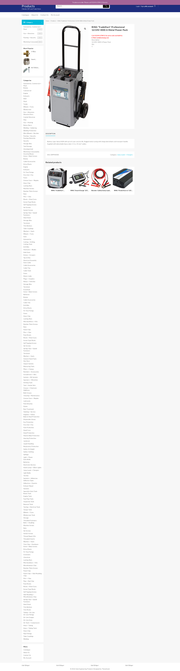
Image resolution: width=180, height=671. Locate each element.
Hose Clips (27, 183)
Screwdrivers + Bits (29, 374)
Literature (26, 557)
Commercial (27, 90)
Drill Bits (26, 247)
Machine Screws (28, 188)
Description (50, 133)
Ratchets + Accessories (31, 372)
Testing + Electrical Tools (31, 507)
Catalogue (26, 650)
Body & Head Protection (31, 417)
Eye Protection (28, 422)
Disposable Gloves (29, 419)
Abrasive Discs (28, 114)
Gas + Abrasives (28, 33)
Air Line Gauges (28, 617)
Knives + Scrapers (29, 255)
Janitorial (26, 441)
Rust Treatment (28, 409)
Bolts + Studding (28, 523)
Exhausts (26, 96)
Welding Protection (29, 130)
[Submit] (106, 6)
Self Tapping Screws (29, 205)
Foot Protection (28, 427)
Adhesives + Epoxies (30, 483)
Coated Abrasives (29, 117)
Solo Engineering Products (84, 669)
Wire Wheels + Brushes (31, 133)
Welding (26, 639)
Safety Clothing (28, 452)
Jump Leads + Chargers (31, 470)
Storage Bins (27, 143)
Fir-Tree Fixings (28, 172)
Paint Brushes (28, 404)
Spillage (26, 454)
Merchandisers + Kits (30, 321)
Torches (26, 475)
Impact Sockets (28, 364)
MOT (25, 99)
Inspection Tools (28, 501)
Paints (25, 406)
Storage (26, 518)
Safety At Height (29, 449)
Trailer (25, 104)
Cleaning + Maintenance (31, 395)
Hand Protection (28, 433)
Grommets (27, 554)
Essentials (26, 289)
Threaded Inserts (29, 539)
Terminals (26, 223)
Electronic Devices (29, 465)
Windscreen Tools (29, 515)
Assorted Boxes (28, 154)
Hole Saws (26, 252)
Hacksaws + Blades (29, 249)
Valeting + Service (29, 412)
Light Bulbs (27, 473)
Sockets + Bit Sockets (30, 377)
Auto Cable (27, 262)
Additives (26, 390)
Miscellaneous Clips (29, 565)
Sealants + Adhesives (30, 478)
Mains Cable (27, 276)
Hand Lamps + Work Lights (32, 467)
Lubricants (26, 401)
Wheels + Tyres (28, 107)
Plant (25, 101)
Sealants (26, 488)
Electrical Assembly (29, 260)
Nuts (25, 194)
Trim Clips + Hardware (30, 544)
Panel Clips (27, 329)
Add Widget (26, 665)
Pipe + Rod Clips (28, 581)
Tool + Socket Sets (29, 385)
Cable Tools (27, 271)
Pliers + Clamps (28, 369)
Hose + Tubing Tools (30, 628)
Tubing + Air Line (29, 612)
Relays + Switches (29, 281)
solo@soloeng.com (103, 38)
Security (26, 141)
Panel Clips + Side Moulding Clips (32, 575)
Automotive (27, 239)
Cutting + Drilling (29, 242)
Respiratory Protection (31, 446)
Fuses (25, 178)
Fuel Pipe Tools (28, 499)
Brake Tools (27, 493)
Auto (25, 236)
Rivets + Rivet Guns (30, 199)
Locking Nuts (27, 186)
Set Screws (27, 207)
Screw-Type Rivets (29, 202)
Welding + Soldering (30, 128)
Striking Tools (27, 382)
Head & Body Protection (31, 435)
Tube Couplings (28, 228)
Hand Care (27, 430)
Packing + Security (29, 37)
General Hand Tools (30, 359)
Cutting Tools (27, 244)
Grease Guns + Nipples (31, 180)
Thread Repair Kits (29, 536)
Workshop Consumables (31, 42)
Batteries (26, 294)
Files (25, 120)
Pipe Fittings (27, 633)
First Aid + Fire (28, 175)
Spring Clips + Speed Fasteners (30, 214)
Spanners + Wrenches (30, 380)
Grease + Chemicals (30, 388)
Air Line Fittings (28, 615)
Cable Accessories (29, 161)
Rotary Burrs (27, 125)
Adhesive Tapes (28, 480)
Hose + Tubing (28, 625)
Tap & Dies (27, 258)
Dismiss (105, 2)
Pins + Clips (27, 196)
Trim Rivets (27, 610)
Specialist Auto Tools (30, 491)
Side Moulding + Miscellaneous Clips (29, 596)
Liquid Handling (28, 444)
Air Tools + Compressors (31, 623)
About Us (26, 652)
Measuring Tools (28, 366)
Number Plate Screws (30, 191)
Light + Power (28, 457)
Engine (25, 93)
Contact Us (27, 655)
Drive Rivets (27, 164)
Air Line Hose (27, 620)
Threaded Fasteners (30, 520)
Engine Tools (27, 496)
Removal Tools (28, 504)
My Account (27, 658)
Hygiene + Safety (29, 414)
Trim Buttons (27, 226)
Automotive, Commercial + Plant (32, 28)
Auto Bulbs (27, 459)
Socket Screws (28, 210)
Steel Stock (27, 218)
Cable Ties (26, 268)
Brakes (25, 88)
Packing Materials (29, 138)
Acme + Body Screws (30, 156)
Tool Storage (27, 146)
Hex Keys (26, 361)
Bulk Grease (27, 393)
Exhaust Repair (28, 486)
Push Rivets (27, 335)
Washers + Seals (28, 231)
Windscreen (27, 109)
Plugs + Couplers (29, 279)
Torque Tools (27, 510)
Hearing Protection (29, 438)
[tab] (51, 133)
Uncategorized (28, 149)
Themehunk (106, 669)
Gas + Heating (28, 122)
